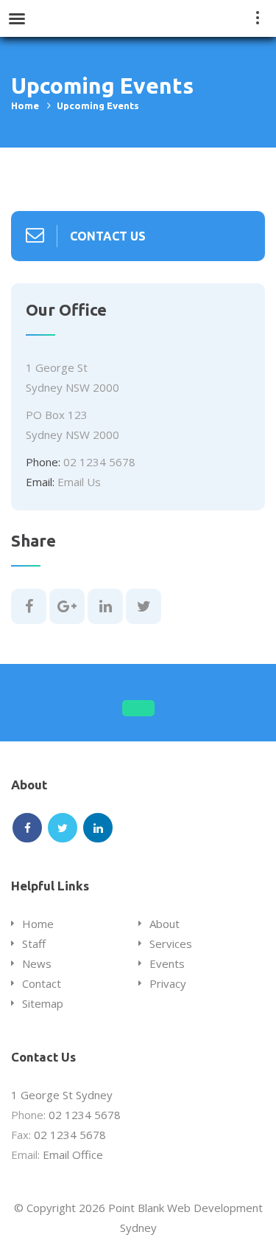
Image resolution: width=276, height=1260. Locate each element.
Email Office (73, 1154)
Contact (41, 983)
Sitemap (42, 1003)
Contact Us (108, 236)
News (37, 963)
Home (25, 105)
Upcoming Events (98, 105)
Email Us (79, 481)
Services (170, 943)
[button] (138, 708)
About (164, 923)
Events (167, 963)
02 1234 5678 (99, 461)
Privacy (167, 983)
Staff (34, 943)
